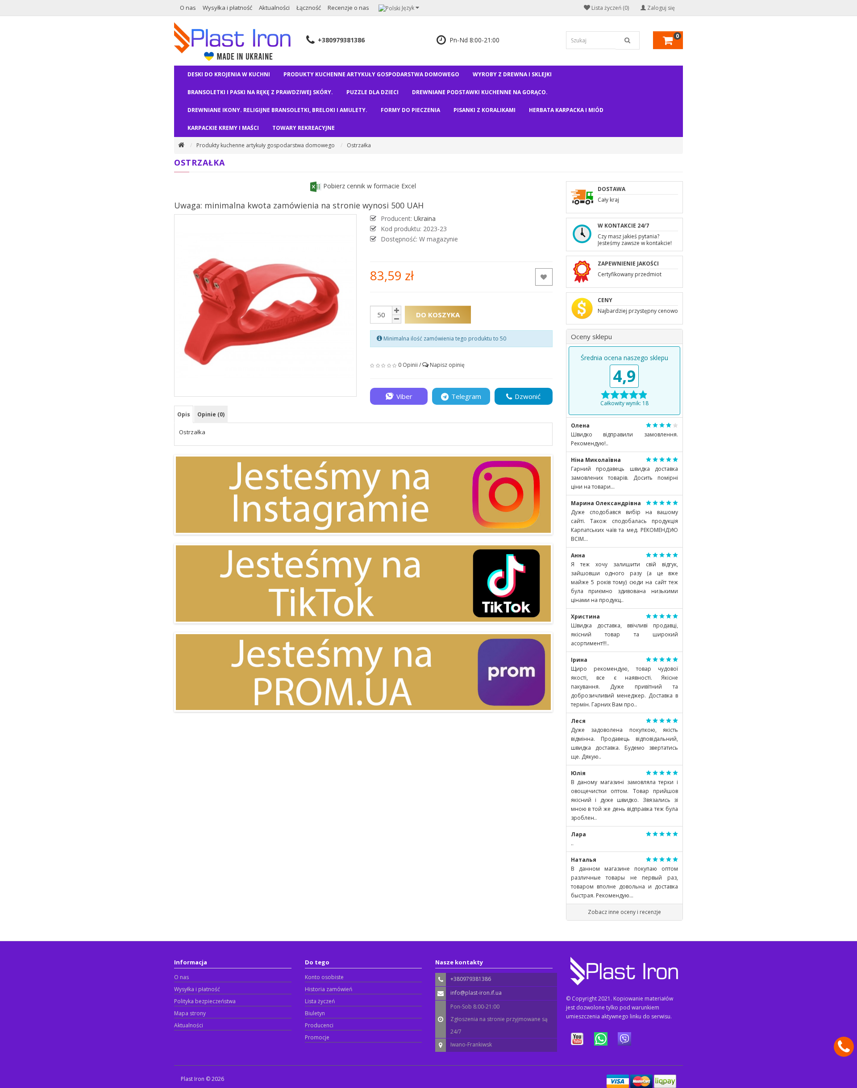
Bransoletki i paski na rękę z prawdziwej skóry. (260, 92)
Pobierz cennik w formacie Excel (368, 186)
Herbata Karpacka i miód (566, 110)
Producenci (319, 1025)
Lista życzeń (320, 1001)
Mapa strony (190, 1013)
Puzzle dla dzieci (372, 92)
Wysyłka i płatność (227, 8)
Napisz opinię (447, 365)
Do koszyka (438, 314)
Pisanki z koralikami (484, 110)
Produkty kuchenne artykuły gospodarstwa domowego (371, 74)
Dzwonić (528, 396)
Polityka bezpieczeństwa (205, 1001)
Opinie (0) (211, 414)
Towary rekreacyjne (303, 128)
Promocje (317, 1037)
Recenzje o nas (348, 8)
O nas (188, 8)
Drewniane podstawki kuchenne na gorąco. (480, 92)
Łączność (308, 8)
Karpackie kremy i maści (223, 128)
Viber (404, 396)
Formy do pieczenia (410, 110)
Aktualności (274, 8)
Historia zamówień (328, 989)
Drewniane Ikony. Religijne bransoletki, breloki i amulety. (277, 110)
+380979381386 (341, 40)
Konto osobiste (324, 977)
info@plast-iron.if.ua (476, 993)
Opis (183, 414)
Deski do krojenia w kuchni (228, 74)
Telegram (466, 396)
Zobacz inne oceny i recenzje (624, 912)
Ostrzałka (359, 145)
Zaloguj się (660, 8)
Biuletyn (315, 1013)
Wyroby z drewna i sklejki (512, 74)
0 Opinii (408, 365)
